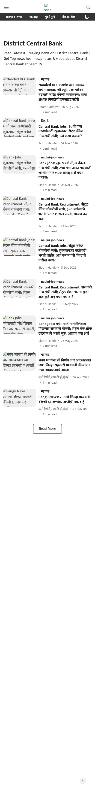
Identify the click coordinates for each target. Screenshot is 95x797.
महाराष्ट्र (33, 16)
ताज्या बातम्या (14, 16)
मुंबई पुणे (50, 16)
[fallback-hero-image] (21, 95)
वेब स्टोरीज (68, 16)
